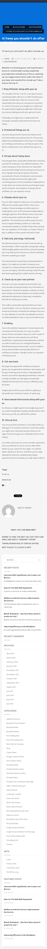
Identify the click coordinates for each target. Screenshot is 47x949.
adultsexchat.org (13, 719)
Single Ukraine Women (16, 827)
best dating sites (13, 735)
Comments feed (13, 868)
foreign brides (12, 777)
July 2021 (10, 691)
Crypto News (12, 752)
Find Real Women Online (16, 773)
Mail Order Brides (13, 802)
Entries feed (11, 863)
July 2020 (10, 703)
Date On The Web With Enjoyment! (18, 588)
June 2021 (10, 695)
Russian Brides (12, 823)
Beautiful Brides (13, 731)
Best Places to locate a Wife (16, 547)
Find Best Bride (12, 765)
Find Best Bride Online (15, 769)
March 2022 (11, 658)
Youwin (9, 844)
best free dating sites (15, 740)
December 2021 (13, 670)
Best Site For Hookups (15, 744)
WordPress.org (12, 872)
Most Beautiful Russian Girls (18, 811)
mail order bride (13, 798)
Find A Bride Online (14, 761)
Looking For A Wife (14, 794)
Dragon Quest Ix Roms (15, 756)
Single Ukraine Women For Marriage (21, 832)
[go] (39, 560)
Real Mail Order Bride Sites (17, 819)
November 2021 (13, 674)
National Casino (13, 815)
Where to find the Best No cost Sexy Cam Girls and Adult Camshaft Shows (22, 538)
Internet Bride (12, 790)
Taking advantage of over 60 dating (20, 543)
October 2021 (12, 678)
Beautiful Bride (12, 727)
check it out (6, 480)
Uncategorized (10, 62)
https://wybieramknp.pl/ (16, 786)
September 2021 (13, 683)
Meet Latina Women (14, 807)
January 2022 (12, 666)
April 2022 (10, 653)
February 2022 (12, 662)
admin (7, 59)
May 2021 (10, 699)
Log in (9, 859)
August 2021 (11, 687)
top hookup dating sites (16, 836)
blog (8, 748)
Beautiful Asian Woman (16, 723)
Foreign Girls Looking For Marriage (20, 781)
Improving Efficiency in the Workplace (19, 626)
